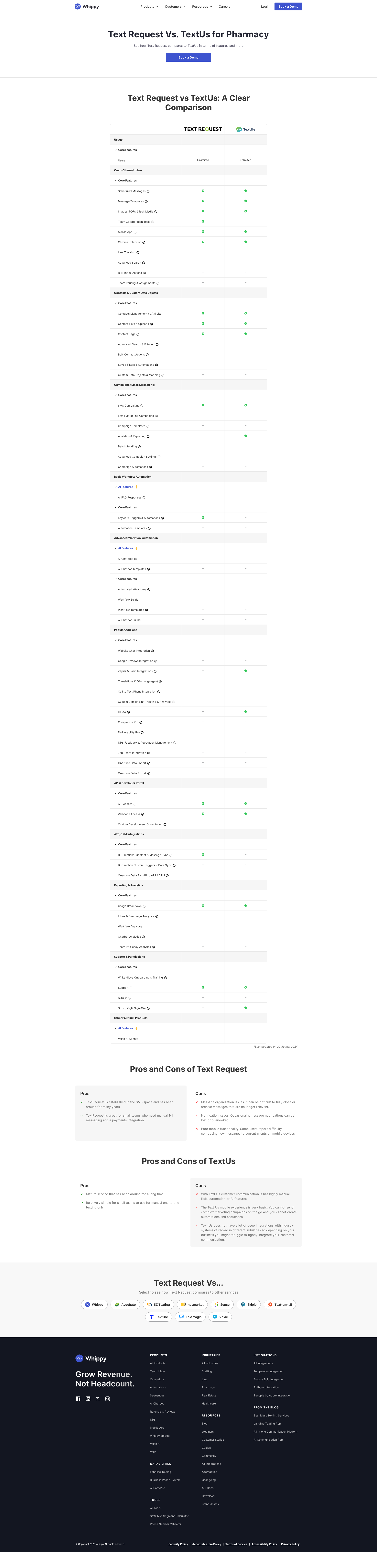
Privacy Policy (290, 1544)
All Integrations (211, 1463)
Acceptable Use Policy (206, 1544)
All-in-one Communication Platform (276, 1431)
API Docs (207, 1488)
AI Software (157, 1488)
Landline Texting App (267, 1423)
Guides (206, 1447)
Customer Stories (213, 1439)
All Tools (155, 1508)
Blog (205, 1423)
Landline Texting (160, 1471)
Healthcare (209, 1403)
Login (265, 6)
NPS (153, 1419)
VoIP (153, 1451)
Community (209, 1455)
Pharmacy (208, 1387)
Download (208, 1496)
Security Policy (178, 1544)
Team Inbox (157, 1371)
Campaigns (157, 1379)
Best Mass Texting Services (271, 1415)
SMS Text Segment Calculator (169, 1516)
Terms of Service (236, 1544)
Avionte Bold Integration (269, 1379)
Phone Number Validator (165, 1524)
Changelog (209, 1479)
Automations (158, 1387)
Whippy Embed (160, 1435)
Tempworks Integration (268, 1371)
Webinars (208, 1431)
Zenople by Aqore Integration (272, 1395)
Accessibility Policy (264, 1544)
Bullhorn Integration (266, 1387)
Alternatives (209, 1471)
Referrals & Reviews (162, 1411)
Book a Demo (288, 6)
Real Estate (209, 1395)
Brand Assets (210, 1504)
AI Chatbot (157, 1403)
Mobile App (157, 1427)
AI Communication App (268, 1439)
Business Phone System (165, 1479)
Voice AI (155, 1443)
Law (204, 1379)
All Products (157, 1363)
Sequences (157, 1395)
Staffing (207, 1371)
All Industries (210, 1363)
